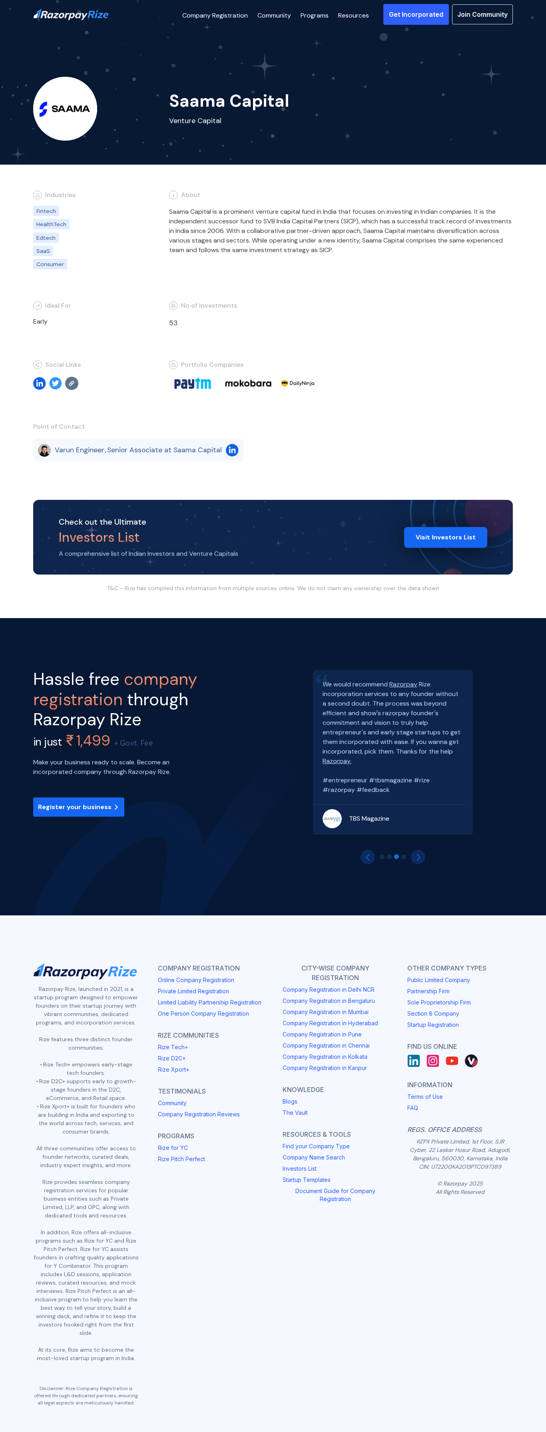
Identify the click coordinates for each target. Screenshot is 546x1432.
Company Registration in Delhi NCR (329, 989)
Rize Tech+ (173, 1047)
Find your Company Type (316, 1146)
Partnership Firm (428, 991)
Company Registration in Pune (322, 1034)
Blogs (290, 1101)
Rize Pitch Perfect (181, 1159)
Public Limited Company (438, 980)
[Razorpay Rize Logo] (70, 14)
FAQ (412, 1107)
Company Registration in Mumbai (326, 1011)
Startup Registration (433, 1024)
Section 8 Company (433, 1013)
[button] (215, 14)
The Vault (295, 1112)
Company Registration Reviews (199, 1114)
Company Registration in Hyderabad (330, 1023)
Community (172, 1103)
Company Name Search (314, 1157)
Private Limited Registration (193, 991)
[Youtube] (452, 1060)
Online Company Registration (196, 980)
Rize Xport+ (173, 1069)
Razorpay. (337, 761)
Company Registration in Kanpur (325, 1067)
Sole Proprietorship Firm (439, 1002)
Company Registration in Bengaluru (329, 1000)
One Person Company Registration (203, 1013)
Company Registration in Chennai (326, 1045)
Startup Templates (307, 1179)
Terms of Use (425, 1096)
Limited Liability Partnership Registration (209, 1002)
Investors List (300, 1168)
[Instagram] (432, 1060)
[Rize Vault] (471, 1060)
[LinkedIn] (413, 1060)
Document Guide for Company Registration (335, 1194)
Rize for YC (173, 1147)
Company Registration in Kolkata (325, 1056)
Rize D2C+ (172, 1058)
